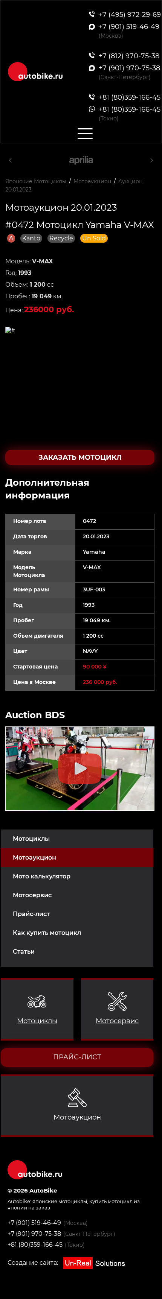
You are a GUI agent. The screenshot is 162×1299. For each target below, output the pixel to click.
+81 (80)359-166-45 (35, 1244)
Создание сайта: (34, 1262)
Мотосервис (32, 895)
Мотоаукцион (34, 857)
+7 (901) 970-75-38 (34, 1233)
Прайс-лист (31, 914)
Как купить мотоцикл (47, 932)
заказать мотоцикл (80, 457)
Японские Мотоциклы (35, 181)
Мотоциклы (31, 838)
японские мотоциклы (59, 1201)
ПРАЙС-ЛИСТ (77, 1057)
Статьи (24, 951)
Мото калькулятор (41, 876)
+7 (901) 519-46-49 (34, 1222)
